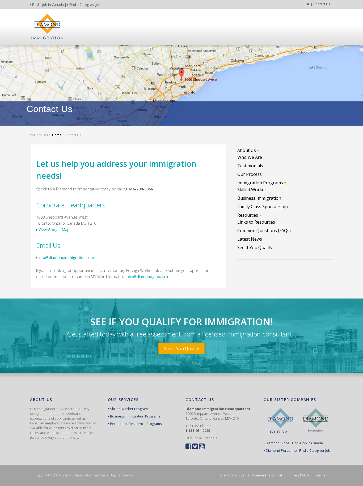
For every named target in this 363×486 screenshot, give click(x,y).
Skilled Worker (251, 190)
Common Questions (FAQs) (264, 230)
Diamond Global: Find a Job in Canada (294, 443)
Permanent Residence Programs (135, 423)
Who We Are (249, 157)
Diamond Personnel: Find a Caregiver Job (297, 450)
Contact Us (321, 4)
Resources (248, 215)
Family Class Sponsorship (262, 207)
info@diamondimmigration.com (66, 257)
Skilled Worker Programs (129, 408)
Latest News (249, 239)
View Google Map (54, 229)
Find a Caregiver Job (84, 4)
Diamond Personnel (267, 475)
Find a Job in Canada (47, 4)
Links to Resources (256, 222)
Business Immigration (259, 198)
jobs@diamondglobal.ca (146, 276)
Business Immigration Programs (135, 416)
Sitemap (321, 475)
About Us (247, 150)
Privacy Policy (299, 475)
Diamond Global (232, 475)
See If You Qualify (254, 247)
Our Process (249, 174)
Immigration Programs (260, 183)
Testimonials (250, 166)
